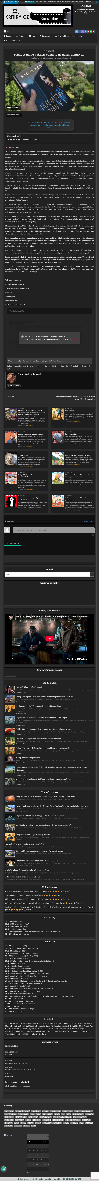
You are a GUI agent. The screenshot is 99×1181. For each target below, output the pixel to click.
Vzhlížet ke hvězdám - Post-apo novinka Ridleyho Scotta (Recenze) (43, 825)
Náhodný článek (13, 41)
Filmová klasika (55, 1111)
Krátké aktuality (21, 1117)
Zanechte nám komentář (64, 58)
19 (37, 1160)
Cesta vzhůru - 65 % (43, 1031)
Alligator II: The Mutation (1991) (26, 953)
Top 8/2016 (17, 1006)
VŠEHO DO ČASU (23, 455)
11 (33, 1155)
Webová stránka (14, 386)
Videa (81, 1123)
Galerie (38, 1114)
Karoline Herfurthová (37, 1034)
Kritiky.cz (85, 6)
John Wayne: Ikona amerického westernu (22, 877)
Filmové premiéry (10, 1114)
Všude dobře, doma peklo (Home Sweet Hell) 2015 (24, 895)
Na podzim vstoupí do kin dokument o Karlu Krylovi (34, 961)
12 (37, 1155)
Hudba (69, 1114)
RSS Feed (8, 1054)
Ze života (26, 1126)
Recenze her (36, 1120)
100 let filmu (9, 1111)
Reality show (19, 1120)
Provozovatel (77, 36)
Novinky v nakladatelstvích (62, 1117)
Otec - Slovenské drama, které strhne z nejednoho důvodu (27, 891)
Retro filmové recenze (73, 1120)
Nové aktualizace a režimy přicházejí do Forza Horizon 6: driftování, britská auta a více (52, 806)
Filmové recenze (23, 1114)
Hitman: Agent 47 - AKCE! (32, 1029)
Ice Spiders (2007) (21, 958)
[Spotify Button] (91, 31)
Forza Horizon (18, 1011)
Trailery (66, 1123)
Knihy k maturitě (31, 509)
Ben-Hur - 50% (19, 963)
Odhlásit (15, 1046)
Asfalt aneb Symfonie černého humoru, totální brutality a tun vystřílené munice (44, 996)
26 (37, 1164)
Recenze (28, 1120)
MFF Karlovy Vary (45, 1117)
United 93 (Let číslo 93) (23, 926)
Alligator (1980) (20, 951)
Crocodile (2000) (20, 946)
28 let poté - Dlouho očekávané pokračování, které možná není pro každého (33, 903)
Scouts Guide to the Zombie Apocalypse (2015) (31, 973)
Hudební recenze (78, 1114)
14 (45, 1155)
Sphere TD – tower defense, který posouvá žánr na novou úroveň (42, 748)
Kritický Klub (9, 1117)
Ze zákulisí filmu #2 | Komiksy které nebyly (30, 976)
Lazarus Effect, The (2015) (23, 1001)
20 (41, 1160)
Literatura (46, 36)
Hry (33, 36)
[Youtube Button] (88, 31)
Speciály (30, 1123)
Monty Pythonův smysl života (28, 758)
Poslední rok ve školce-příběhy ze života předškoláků (77, 499)
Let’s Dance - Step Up (22, 924)
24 (29, 1164)
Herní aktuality (48, 1114)
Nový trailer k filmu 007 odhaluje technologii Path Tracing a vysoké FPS (45, 796)
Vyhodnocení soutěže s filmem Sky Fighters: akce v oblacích (37, 932)
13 (41, 1155)
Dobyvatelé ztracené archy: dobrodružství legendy (37, 860)
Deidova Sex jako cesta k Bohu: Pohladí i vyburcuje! (33, 989)
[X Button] (76, 31)
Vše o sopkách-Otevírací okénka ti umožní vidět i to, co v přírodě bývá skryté (79, 476)
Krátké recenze (33, 1117)
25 (33, 1164)
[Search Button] (94, 31)
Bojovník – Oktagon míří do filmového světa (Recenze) (38, 739)
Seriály (21, 36)
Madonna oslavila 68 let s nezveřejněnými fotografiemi (38, 706)
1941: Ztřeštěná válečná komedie (29, 687)
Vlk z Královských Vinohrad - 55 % (27, 991)
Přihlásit (8, 1046)
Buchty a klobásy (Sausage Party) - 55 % (28, 971)
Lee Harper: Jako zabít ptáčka (24, 1004)
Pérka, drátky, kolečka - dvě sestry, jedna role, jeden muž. (39, 1023)
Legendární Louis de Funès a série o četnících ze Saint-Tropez (41, 718)
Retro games (86, 1120)
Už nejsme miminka (21, 966)
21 (45, 1160)
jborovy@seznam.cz (22, 1086)
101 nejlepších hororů (22, 1111)
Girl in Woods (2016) (22, 986)
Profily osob (9, 1120)
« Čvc (29, 1172)
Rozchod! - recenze (21, 934)
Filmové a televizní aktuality (83, 1111)
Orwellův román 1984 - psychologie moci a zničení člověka (30, 499)
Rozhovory (8, 1123)
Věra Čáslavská (19, 999)
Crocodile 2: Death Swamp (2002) (26, 948)
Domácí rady (36, 1111)
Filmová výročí (67, 1111)
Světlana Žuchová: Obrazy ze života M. (28, 984)
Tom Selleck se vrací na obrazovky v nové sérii (24, 844)
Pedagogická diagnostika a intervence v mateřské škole (29, 476)
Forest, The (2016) (21, 979)
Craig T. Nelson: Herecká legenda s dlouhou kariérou (27, 870)
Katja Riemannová (70, 1031)
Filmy (8, 36)
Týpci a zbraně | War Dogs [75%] (26, 956)
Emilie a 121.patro (70, 410)
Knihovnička (89, 1114)
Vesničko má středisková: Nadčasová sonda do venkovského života (43, 779)
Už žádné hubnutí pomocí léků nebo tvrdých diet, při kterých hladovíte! (40, 981)
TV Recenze (74, 1123)
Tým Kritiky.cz (63, 36)
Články (33, 1126)
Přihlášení (90, 521)
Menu (8, 31)
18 (33, 1160)
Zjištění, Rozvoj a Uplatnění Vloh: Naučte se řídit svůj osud (27, 899)
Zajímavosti (89, 1123)
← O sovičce (9, 396)
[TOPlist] (8, 1135)
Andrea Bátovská (34, 58)
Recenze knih (50, 51)
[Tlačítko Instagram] (85, 31)
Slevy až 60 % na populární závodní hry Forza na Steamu (39, 851)
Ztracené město (20, 929)
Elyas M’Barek (11, 1034)
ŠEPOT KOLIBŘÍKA (70, 434)
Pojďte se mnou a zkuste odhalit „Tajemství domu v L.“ (49, 54)
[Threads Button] (82, 31)
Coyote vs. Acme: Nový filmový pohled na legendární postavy (41, 816)
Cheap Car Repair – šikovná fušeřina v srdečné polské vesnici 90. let (44, 697)
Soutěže (23, 1123)
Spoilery (38, 1123)
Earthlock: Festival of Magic (23, 1009)
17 (29, 1160)
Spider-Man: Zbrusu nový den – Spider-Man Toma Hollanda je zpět (43, 729)
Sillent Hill (18, 921)
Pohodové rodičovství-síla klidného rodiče (30, 434)
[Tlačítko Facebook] (79, 31)
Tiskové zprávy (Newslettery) (52, 1123)
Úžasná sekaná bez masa (23, 994)
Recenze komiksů (58, 1120)
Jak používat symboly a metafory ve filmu (33, 835)
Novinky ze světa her (79, 1117)
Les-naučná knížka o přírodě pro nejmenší (77, 455)
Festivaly (45, 1111)
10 (29, 1155)
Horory (57, 1114)
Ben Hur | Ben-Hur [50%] (23, 968)
